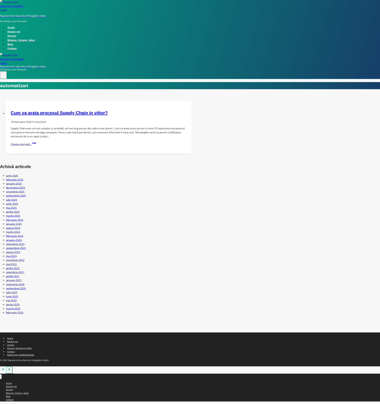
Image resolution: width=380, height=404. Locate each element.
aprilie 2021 (13, 276)
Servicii (11, 36)
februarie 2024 (14, 236)
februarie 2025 (14, 220)
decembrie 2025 (15, 187)
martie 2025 (13, 215)
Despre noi (13, 31)
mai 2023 (11, 256)
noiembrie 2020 (15, 284)
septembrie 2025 (16, 195)
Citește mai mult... (23, 144)
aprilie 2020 (13, 304)
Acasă (11, 27)
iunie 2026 (12, 175)
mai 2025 (11, 207)
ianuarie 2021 (14, 280)
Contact (12, 48)
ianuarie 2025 (14, 224)
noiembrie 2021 (15, 272)
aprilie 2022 (13, 268)
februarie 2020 (14, 312)
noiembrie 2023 (15, 244)
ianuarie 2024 (14, 240)
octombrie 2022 (15, 260)
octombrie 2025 (15, 191)
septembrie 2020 (16, 288)
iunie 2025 (12, 203)
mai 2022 (11, 264)
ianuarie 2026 (14, 183)
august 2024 (13, 228)
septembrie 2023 (16, 248)
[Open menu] (3, 75)
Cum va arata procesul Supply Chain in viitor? (59, 112)
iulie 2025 (11, 199)
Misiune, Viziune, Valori (21, 40)
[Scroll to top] (3, 370)
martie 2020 (13, 308)
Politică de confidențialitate (20, 354)
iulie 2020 (11, 292)
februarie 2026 (14, 179)
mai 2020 (11, 300)
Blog (10, 44)
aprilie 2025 (13, 211)
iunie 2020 (12, 296)
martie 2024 (13, 232)
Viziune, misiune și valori (19, 348)
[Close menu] (1, 376)
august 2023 (13, 252)
